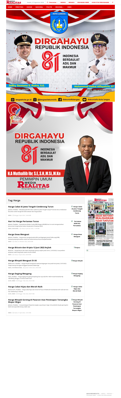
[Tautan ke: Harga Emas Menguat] (77, 235)
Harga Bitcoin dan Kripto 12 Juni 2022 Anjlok (29, 247)
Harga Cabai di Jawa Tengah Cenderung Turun (31, 206)
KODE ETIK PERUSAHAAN (104, 395)
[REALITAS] (13, 2)
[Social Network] (112, 2)
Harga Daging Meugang (19, 273)
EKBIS (10, 215)
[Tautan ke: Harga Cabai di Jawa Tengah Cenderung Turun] (77, 210)
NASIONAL (15, 228)
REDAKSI (109, 393)
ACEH (9, 281)
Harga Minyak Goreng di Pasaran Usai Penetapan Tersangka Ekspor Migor (38, 300)
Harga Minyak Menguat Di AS (22, 260)
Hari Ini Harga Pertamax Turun (23, 221)
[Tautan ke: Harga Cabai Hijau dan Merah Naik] (77, 289)
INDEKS (103, 393)
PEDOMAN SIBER (91, 395)
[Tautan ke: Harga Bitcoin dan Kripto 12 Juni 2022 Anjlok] (77, 247)
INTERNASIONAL (17, 267)
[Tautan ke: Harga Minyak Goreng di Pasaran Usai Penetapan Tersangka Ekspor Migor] (77, 305)
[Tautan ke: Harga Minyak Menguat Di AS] (77, 260)
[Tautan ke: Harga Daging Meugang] (77, 274)
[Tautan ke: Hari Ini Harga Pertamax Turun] (77, 223)
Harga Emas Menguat (18, 234)
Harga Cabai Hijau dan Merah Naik (25, 286)
